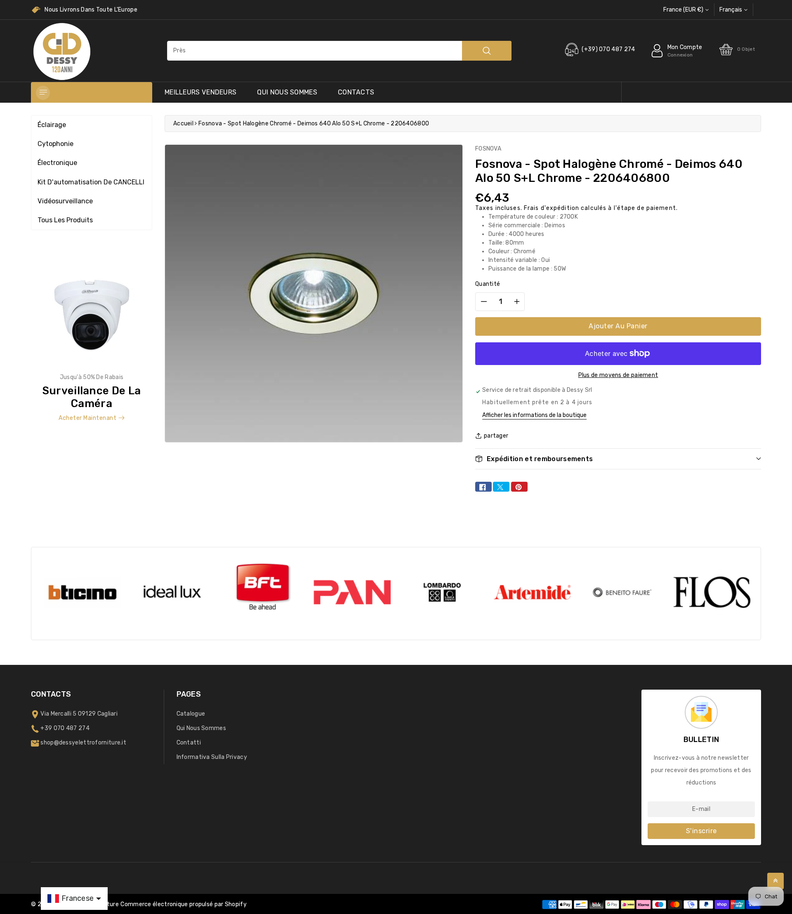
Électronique (57, 163)
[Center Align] (43, 93)
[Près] (487, 51)
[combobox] (339, 51)
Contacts (356, 92)
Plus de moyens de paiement (618, 375)
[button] (618, 459)
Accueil (183, 123)
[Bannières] (91, 341)
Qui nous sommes (287, 92)
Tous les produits (65, 220)
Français (730, 9)
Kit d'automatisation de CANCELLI (91, 182)
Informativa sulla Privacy (212, 757)
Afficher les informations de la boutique (534, 415)
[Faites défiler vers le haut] (775, 881)
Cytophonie (55, 144)
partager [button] (496, 435)
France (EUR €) (683, 9)
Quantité (487, 283)
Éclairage (52, 125)
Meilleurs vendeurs (200, 92)
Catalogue (191, 713)
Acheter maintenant (87, 418)
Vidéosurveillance (65, 201)
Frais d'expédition (551, 208)
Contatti (189, 742)
